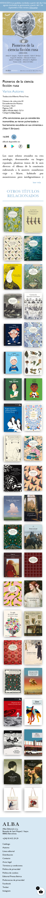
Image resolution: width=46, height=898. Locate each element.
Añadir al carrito (13, 137)
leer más (37, 183)
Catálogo (6, 844)
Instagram (6, 891)
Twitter (6, 887)
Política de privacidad (11, 869)
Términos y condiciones (12, 866)
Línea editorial (9, 851)
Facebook (7, 884)
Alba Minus (16, 113)
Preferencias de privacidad (13, 880)
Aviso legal (7, 862)
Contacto (6, 859)
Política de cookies (10, 873)
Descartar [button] (34, 8)
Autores (6, 848)
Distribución (8, 855)
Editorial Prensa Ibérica (12, 877)
